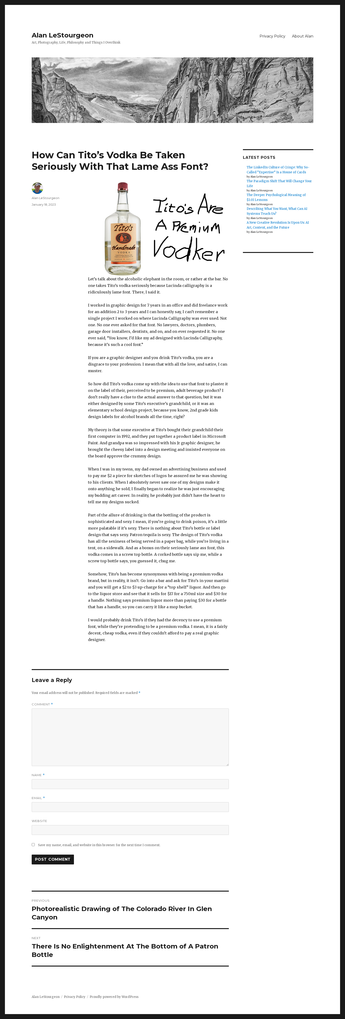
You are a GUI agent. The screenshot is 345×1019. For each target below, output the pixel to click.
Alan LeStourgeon (62, 35)
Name (38, 775)
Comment (42, 704)
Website (39, 821)
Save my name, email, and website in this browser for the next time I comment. (99, 845)
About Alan (302, 36)
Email (38, 798)
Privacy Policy (272, 36)
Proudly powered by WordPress (114, 997)
